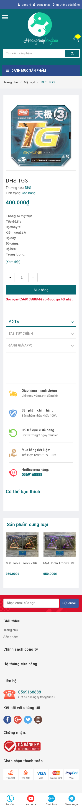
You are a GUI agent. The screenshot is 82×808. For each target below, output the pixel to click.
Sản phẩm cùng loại (27, 524)
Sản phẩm (10, 637)
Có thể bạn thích (23, 491)
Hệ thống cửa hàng (68, 4)
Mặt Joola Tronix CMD (59, 563)
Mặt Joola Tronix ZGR (21, 563)
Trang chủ (10, 630)
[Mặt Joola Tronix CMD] (59, 544)
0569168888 (28, 299)
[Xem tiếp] (13, 262)
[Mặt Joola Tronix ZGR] (22, 544)
